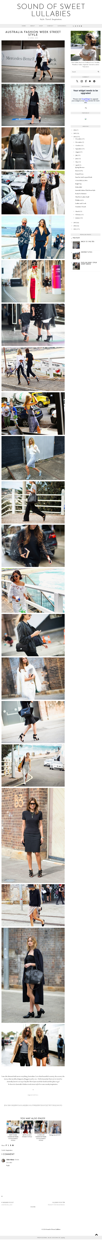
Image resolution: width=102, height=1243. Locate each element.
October (78, 145)
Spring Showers (79, 167)
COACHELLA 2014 (81, 180)
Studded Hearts (35, 1095)
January (78, 218)
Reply (8, 1165)
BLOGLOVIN (31, 1105)
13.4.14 (17, 1159)
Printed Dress (79, 174)
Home (24, 26)
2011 (75, 229)
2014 (75, 137)
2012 (75, 226)
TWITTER (51, 1105)
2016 (75, 130)
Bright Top (78, 184)
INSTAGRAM (20, 1105)
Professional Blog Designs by (51, 1237)
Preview (76, 238)
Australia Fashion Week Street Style (85, 190)
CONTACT (50, 26)
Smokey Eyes (86, 252)
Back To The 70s (87, 241)
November (79, 142)
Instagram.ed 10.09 (54, 1135)
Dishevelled (78, 187)
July (77, 155)
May (77, 162)
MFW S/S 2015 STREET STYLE (27, 1136)
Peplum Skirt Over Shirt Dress (89, 263)
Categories (62, 26)
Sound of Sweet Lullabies (51, 11)
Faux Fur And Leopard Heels (83, 177)
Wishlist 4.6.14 (79, 200)
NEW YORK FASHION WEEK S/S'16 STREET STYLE (13, 1137)
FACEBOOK (9, 1105)
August (78, 152)
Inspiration (9, 1150)
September (79, 149)
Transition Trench (80, 207)
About (32, 26)
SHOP (41, 26)
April (77, 165)
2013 (75, 222)
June (77, 158)
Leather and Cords (80, 203)
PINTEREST (41, 1105)
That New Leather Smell (82, 197)
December (79, 139)
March (77, 211)
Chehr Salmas (10, 1159)
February (78, 214)
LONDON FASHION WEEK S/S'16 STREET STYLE (41, 1137)
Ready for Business (80, 193)
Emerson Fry (79, 171)
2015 (75, 133)
